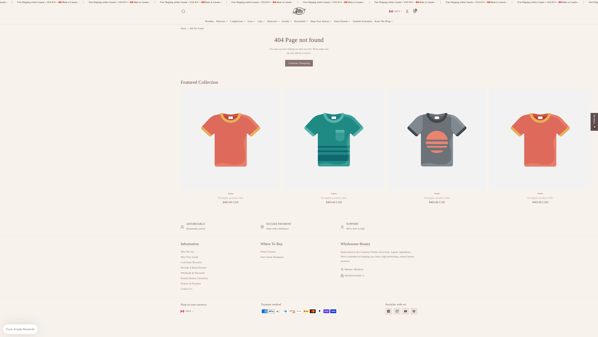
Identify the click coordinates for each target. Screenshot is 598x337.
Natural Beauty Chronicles (194, 278)
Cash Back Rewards (191, 262)
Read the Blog (382, 21)
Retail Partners (268, 251)
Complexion (236, 21)
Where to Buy (272, 244)
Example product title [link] (230, 197)
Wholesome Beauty (355, 244)
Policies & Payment (191, 283)
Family (285, 21)
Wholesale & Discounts (193, 273)
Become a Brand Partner (193, 267)
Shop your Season (319, 21)
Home (183, 28)
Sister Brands (341, 21)
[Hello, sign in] (407, 11)
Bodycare (272, 21)
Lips (260, 21)
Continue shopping (299, 63)
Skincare (220, 21)
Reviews (594, 119)
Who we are (187, 251)
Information (190, 244)
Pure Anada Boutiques (272, 257)
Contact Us (186, 289)
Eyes (250, 21)
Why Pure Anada (189, 257)
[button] (183, 11)
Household (299, 21)
